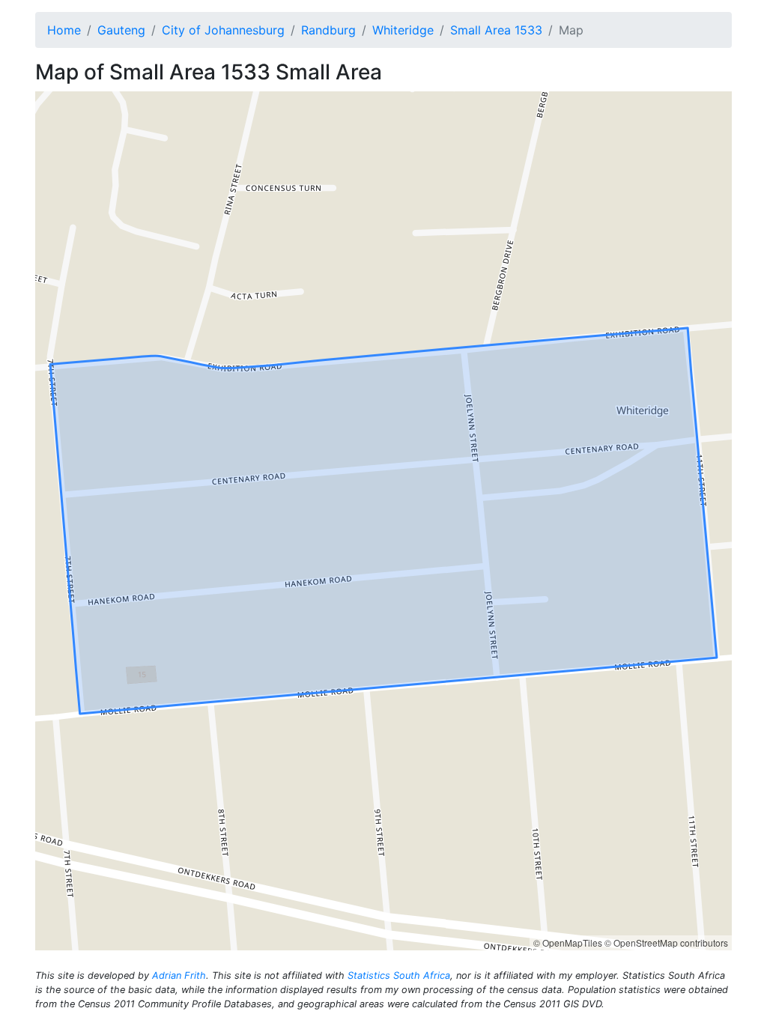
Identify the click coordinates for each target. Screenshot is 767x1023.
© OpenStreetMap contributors (666, 942)
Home (64, 29)
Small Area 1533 (496, 29)
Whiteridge (403, 29)
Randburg (328, 29)
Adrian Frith (179, 975)
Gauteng (121, 29)
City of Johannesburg (223, 29)
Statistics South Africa (399, 975)
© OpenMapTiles (567, 942)
